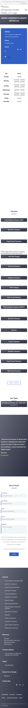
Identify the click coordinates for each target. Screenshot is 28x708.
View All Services (14, 383)
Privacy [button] (3, 697)
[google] (5, 49)
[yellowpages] (20, 49)
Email (3, 508)
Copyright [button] (12, 694)
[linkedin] (15, 49)
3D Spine (6, 638)
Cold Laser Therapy (10, 590)
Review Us (7, 676)
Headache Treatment (11, 597)
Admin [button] (21, 697)
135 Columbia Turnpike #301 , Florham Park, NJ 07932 (14, 1)
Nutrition (7, 615)
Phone (3, 516)
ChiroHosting (5, 705)
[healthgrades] (18, 49)
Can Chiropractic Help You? (12, 640)
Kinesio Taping (9, 600)
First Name (4, 493)
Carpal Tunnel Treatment (12, 587)
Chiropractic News (9, 642)
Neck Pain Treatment (11, 612)
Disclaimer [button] (19, 694)
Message (3, 524)
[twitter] (12, 49)
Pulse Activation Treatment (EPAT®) (13, 607)
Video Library (8, 644)
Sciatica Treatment (10, 618)
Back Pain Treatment (11, 584)
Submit (14, 554)
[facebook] (8, 49)
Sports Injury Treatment (12, 625)
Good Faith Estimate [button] (12, 697)
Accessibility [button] (5, 694)
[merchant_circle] (5, 51)
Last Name (4, 501)
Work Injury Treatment (11, 628)
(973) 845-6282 (23, 3)
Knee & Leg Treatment (11, 603)
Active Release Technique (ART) (14, 581)
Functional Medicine (11, 594)
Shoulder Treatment (11, 621)
